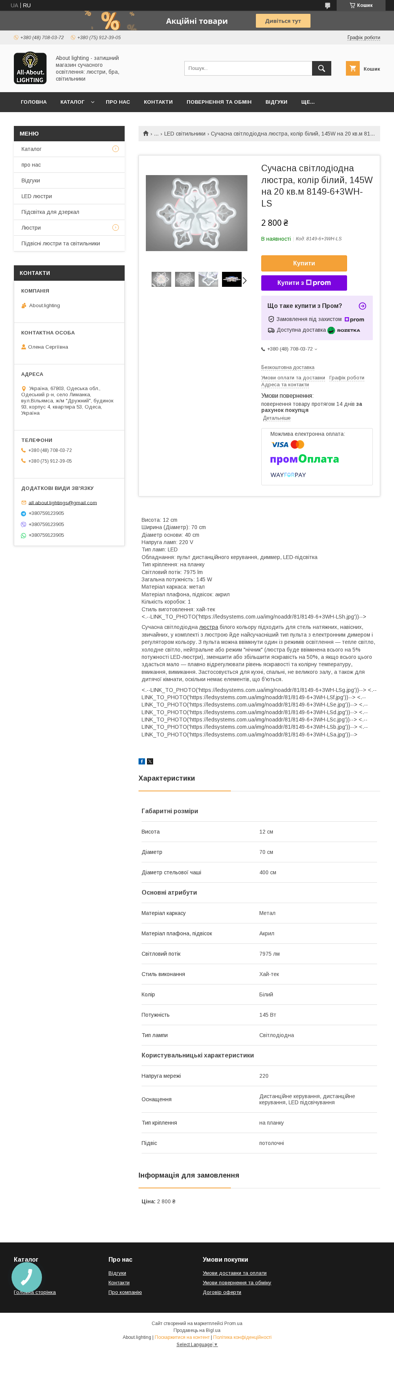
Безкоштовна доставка (287, 367)
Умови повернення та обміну (237, 1282)
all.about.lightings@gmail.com (62, 502)
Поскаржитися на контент (182, 1337)
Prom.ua (233, 1323)
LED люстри (37, 196)
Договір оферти (222, 1292)
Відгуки (276, 102)
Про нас (118, 102)
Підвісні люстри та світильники (61, 243)
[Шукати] (321, 68)
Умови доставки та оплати (235, 1273)
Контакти (158, 102)
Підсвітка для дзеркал (50, 212)
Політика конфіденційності (242, 1337)
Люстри (31, 228)
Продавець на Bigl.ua (197, 1330)
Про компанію (125, 1292)
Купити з (290, 283)
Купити (304, 263)
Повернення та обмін (219, 102)
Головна (34, 102)
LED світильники (184, 134)
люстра (208, 627)
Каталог (72, 102)
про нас (31, 165)
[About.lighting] (30, 82)
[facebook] (142, 762)
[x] (150, 762)
